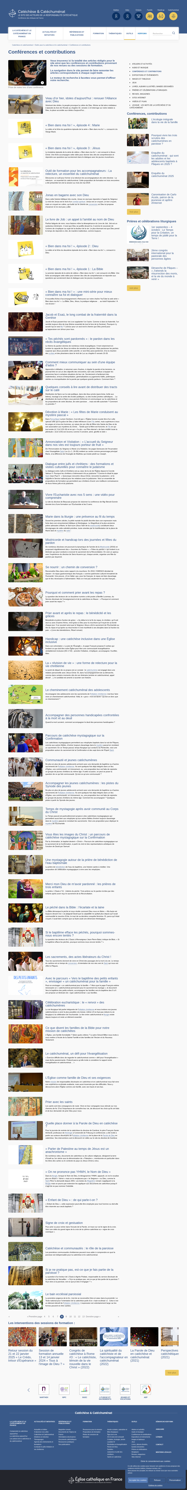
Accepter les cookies (138, 1480)
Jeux (134, 83)
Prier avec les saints (59, 1102)
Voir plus (134, 212)
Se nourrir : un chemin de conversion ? (71, 567)
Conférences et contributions (147, 71)
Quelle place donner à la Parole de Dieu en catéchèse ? (81, 1125)
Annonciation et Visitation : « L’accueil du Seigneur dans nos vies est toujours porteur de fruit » (79, 443)
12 (79, 1317)
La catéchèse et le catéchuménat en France (21, 33)
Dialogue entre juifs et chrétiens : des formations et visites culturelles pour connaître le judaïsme (79, 465)
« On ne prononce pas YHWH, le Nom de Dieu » (78, 1171)
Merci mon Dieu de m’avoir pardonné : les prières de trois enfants (80, 885)
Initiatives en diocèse (41, 1437)
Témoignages (39, 1439)
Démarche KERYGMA (164, 1422)
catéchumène (92, 670)
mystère (60, 531)
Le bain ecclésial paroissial (63, 1294)
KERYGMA (142, 33)
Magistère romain (65, 1429)
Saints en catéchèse (114, 1457)
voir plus (134, 288)
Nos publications (64, 1444)
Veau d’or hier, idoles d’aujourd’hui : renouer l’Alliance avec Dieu (81, 99)
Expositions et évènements (145, 75)
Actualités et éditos (40, 1429)
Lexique (159, 1437)
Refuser (157, 1480)
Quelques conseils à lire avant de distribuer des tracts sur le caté (81, 388)
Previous (10, 1337)
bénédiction (60, 867)
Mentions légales (163, 1452)
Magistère (91, 1181)
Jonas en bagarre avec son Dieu (67, 195)
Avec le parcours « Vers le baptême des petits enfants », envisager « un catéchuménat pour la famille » (81, 980)
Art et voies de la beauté (115, 1437)
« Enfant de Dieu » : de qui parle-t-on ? (71, 1200)
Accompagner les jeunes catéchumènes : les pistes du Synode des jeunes (81, 784)
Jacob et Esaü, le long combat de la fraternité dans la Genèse (81, 316)
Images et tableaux (141, 79)
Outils (129, 33)
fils (62, 327)
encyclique (55, 419)
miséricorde (94, 525)
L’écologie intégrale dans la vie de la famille (164, 121)
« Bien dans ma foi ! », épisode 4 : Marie (72, 125)
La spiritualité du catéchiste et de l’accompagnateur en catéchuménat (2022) (114, 1357)
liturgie (106, 1014)
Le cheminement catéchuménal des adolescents (77, 690)
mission (53, 1082)
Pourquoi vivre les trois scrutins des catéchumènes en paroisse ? (164, 139)
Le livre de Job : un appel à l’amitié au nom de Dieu (79, 219)
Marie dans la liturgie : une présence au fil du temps (80, 516)
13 (83, 1317)
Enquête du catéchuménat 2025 (162, 174)
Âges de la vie (112, 1434)
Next (177, 1337)
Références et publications (76, 33)
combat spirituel (79, 202)
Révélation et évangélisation (117, 1444)
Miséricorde (104, 547)
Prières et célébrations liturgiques (149, 90)
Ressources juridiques (66, 1442)
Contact (159, 1444)
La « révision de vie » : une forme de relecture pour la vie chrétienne (81, 664)
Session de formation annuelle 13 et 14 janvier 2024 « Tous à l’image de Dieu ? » (51, 1357)
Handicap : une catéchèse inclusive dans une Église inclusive (80, 640)
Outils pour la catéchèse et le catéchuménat (51, 45)
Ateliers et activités (142, 64)
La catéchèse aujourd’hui (19, 1436)
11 (75, 1317)
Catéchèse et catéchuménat (22, 45)
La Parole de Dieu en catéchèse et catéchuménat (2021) (142, 1355)
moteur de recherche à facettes (72, 77)
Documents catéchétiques (67, 1439)
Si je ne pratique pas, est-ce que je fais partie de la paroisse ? (79, 1271)
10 (70, 1317)
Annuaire (160, 1429)
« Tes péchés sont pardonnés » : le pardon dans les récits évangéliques (80, 340)
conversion (93, 204)
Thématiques (115, 33)
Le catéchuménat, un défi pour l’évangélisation (76, 1053)
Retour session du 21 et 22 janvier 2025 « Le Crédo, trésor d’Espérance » (22, 1355)
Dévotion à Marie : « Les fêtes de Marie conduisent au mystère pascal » (81, 413)
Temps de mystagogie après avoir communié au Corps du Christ (81, 810)
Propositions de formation (91, 1432)
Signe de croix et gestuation (64, 1223)
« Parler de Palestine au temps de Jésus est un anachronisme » (77, 1150)
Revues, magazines (141, 94)
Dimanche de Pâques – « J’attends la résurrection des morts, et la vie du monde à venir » (164, 274)
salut (68, 531)
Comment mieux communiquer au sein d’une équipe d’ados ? (80, 363)
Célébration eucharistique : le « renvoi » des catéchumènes (74, 1004)
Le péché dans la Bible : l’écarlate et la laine (74, 907)
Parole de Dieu (109, 1135)
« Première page (34, 1317)
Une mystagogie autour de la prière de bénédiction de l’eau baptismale (81, 861)
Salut (106, 963)
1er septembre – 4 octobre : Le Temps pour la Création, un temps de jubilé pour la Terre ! (164, 233)
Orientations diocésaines (67, 1437)
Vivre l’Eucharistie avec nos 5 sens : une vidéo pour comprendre (80, 496)
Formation (98, 33)
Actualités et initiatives (49, 33)
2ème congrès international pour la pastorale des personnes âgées (162, 254)
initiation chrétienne (98, 694)
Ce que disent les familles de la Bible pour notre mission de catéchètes (77, 1029)
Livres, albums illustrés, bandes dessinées (153, 86)
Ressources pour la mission (92, 1429)
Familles (110, 1449)
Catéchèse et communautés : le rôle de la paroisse (79, 1248)
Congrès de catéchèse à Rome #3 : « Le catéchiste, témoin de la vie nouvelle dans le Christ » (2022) (83, 1359)
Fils (93, 422)
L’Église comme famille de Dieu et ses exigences (78, 1077)
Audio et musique (140, 68)
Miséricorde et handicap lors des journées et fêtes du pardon (80, 541)
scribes (52, 353)
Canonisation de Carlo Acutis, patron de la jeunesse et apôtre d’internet (163, 198)
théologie (68, 1133)
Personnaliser (175, 1480)
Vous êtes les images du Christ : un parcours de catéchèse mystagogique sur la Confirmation (77, 836)
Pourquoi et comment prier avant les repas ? (75, 592)
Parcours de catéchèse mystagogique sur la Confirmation (74, 737)
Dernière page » (93, 1317)
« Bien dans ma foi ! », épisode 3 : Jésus (72, 148)
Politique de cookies (155, 1485)
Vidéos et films (139, 101)
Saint (62, 451)
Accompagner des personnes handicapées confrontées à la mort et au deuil (82, 716)
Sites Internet (139, 98)
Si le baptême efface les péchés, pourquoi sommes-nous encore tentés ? (80, 934)
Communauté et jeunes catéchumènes (71, 760)
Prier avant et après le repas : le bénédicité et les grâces (78, 614)
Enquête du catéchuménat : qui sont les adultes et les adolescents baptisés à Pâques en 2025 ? (165, 158)
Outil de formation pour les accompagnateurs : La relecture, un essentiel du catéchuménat (78, 172)
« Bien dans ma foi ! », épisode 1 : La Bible (74, 269)
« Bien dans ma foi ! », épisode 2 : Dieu (71, 246)
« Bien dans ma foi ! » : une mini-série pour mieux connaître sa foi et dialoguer (78, 293)
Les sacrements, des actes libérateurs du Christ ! (78, 957)
